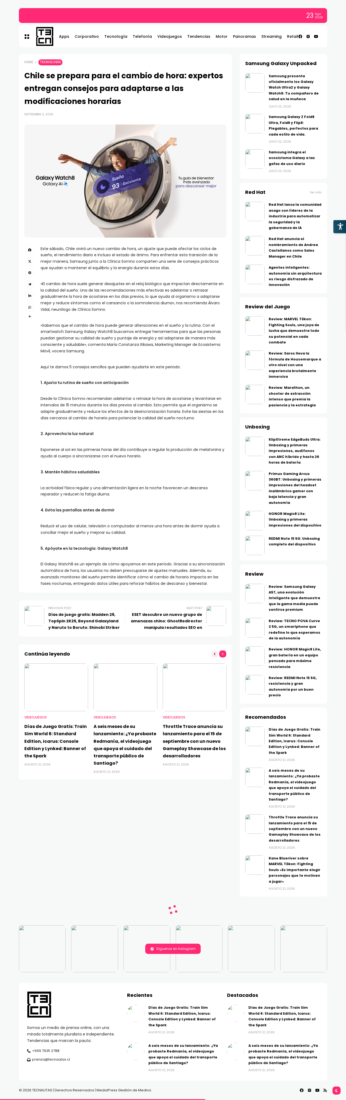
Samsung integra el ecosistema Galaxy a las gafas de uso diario (292, 158)
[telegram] (29, 284)
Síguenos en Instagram (176, 948)
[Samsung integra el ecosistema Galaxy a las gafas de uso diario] (255, 159)
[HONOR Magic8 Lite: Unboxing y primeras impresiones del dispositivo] (255, 520)
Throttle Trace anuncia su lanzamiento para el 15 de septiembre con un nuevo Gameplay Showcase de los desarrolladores (194, 741)
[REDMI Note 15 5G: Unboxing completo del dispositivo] (255, 545)
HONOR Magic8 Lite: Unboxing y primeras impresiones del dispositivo (295, 519)
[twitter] (29, 261)
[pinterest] (29, 272)
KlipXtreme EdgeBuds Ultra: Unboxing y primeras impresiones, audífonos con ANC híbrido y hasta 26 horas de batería (295, 451)
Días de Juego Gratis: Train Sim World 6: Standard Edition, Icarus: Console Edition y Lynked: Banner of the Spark (134, 15)
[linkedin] (29, 295)
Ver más (316, 192)
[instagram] (308, 36)
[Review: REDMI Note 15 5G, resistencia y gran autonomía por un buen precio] (255, 684)
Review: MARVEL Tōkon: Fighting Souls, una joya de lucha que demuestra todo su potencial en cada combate (294, 331)
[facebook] (300, 36)
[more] (30, 316)
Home (28, 62)
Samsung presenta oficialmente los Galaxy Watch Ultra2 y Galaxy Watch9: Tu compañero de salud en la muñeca (294, 88)
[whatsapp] (29, 307)
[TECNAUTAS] (42, 36)
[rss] (325, 1090)
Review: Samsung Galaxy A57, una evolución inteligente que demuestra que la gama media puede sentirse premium (294, 598)
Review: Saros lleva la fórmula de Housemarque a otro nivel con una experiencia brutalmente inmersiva (295, 365)
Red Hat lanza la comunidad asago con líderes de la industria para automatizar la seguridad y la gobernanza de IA (295, 216)
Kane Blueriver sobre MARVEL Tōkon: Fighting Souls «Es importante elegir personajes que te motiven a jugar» (294, 870)
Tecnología (50, 62)
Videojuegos (35, 717)
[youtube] (316, 36)
